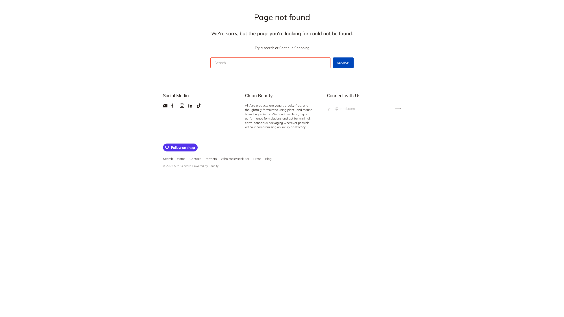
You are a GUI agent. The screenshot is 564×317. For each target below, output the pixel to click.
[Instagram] (182, 106)
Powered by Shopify (205, 166)
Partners (211, 159)
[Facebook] (172, 106)
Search (343, 62)
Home (181, 159)
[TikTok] (199, 106)
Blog (268, 159)
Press (257, 159)
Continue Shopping (294, 48)
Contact (195, 159)
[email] (165, 106)
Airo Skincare (182, 166)
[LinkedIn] (190, 106)
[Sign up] (398, 108)
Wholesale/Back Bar (235, 159)
